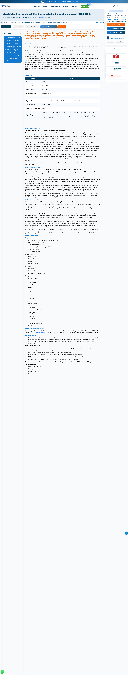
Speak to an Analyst (117, 32)
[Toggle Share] (126, 533)
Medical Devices (16, 11)
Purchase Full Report (117, 24)
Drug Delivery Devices (27, 11)
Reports (9, 11)
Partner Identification (117, 28)
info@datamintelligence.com (118, 38)
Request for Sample (51, 123)
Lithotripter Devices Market (40, 11)
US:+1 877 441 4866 (116, 36)
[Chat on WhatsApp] (2, 672)
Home (4, 11)
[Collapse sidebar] (20, 34)
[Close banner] (86, 2)
